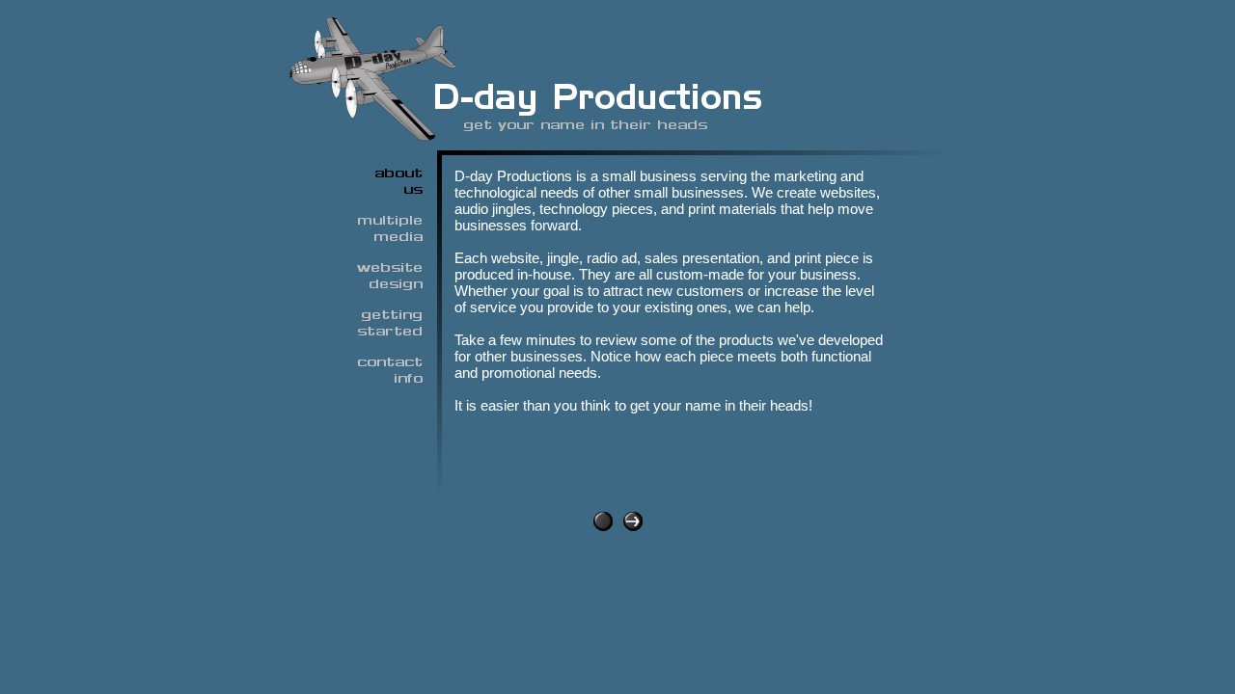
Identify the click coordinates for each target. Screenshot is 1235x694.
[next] (632, 526)
